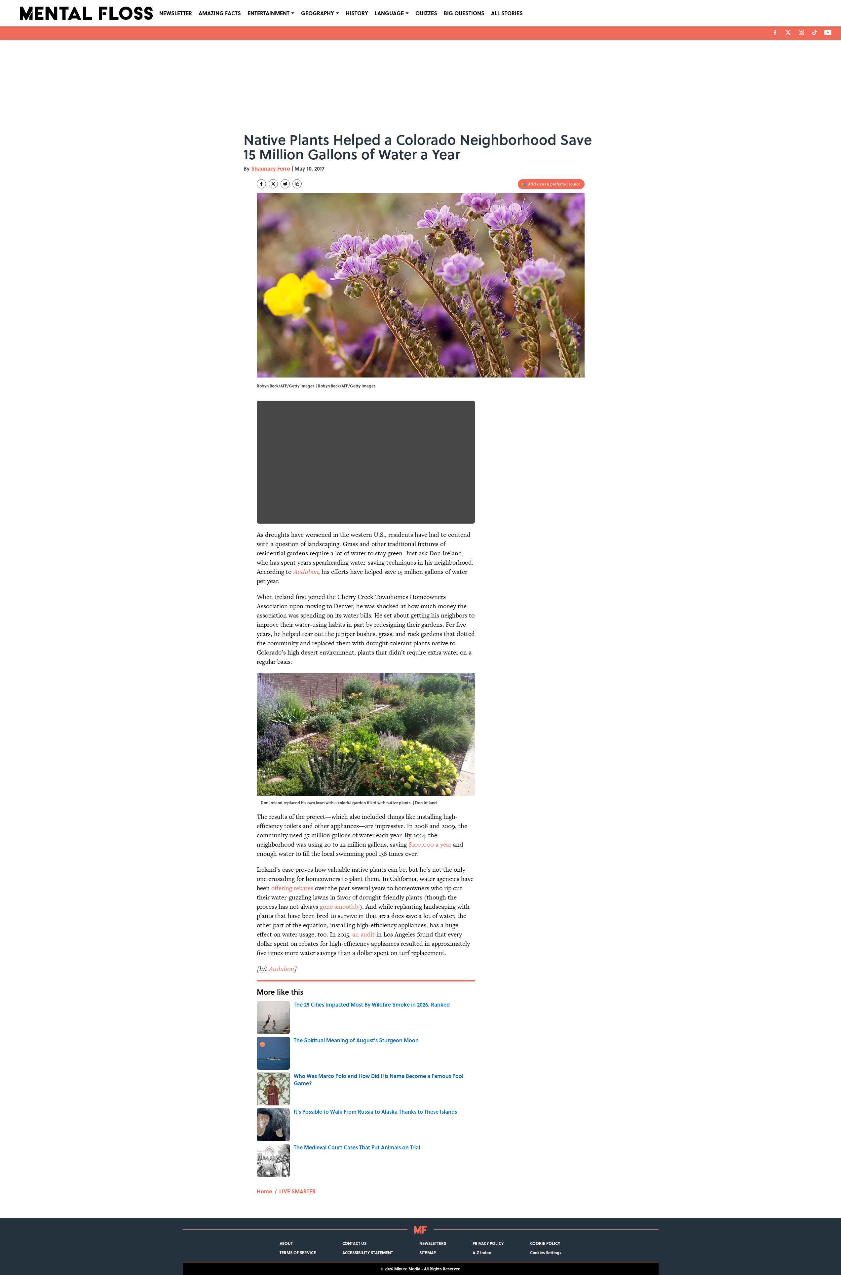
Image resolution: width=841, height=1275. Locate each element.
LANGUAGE (389, 13)
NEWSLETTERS (432, 1243)
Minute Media (407, 1269)
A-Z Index (482, 1252)
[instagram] (801, 32)
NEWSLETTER (175, 13)
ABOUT (286, 1243)
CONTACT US (354, 1243)
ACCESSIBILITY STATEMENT (367, 1252)
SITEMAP (427, 1252)
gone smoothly (340, 906)
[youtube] (828, 32)
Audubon (305, 571)
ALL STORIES (507, 13)
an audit (363, 934)
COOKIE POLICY (545, 1243)
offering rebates (292, 888)
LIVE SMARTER (297, 1191)
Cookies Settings (545, 1252)
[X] (788, 32)
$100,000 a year (429, 844)
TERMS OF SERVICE (298, 1252)
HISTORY (357, 13)
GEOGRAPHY (317, 13)
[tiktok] (814, 32)
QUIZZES (426, 13)
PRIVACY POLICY (488, 1243)
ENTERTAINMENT (268, 13)
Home (264, 1191)
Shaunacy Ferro (270, 168)
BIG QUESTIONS (464, 13)
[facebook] (775, 32)
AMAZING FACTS (220, 13)
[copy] (297, 183)
